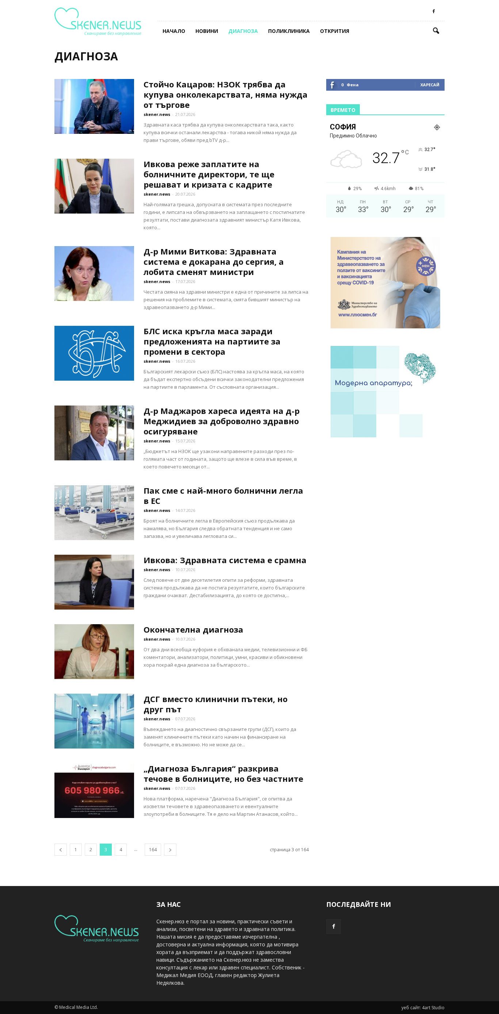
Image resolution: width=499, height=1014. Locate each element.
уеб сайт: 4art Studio (423, 1007)
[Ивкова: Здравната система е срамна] (94, 582)
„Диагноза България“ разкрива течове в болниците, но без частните (223, 773)
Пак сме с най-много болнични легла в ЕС (223, 495)
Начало (174, 30)
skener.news (157, 114)
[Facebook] (433, 11)
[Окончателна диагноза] (94, 651)
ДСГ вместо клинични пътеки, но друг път (215, 704)
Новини (206, 30)
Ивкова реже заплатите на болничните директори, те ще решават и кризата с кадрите (209, 174)
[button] (436, 31)
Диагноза (243, 30)
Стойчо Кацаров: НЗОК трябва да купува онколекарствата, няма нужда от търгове (226, 94)
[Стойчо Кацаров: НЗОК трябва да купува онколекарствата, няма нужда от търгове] (94, 106)
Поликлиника (289, 30)
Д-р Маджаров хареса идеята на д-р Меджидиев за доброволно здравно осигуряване (222, 421)
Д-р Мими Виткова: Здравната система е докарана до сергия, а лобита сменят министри (214, 261)
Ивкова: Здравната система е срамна (225, 559)
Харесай (429, 84)
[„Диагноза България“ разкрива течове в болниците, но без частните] (94, 790)
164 (153, 850)
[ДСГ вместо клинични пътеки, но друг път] (94, 721)
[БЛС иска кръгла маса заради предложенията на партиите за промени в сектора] (94, 353)
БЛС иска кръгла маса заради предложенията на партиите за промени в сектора (212, 341)
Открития (334, 30)
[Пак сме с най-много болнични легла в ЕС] (94, 512)
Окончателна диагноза (193, 629)
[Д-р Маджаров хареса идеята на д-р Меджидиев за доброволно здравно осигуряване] (94, 433)
